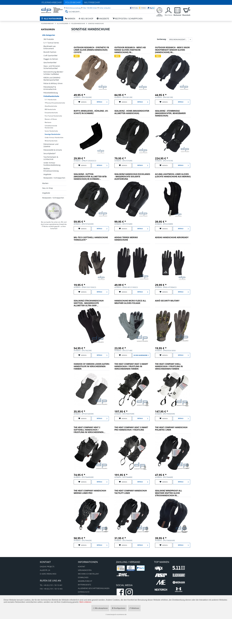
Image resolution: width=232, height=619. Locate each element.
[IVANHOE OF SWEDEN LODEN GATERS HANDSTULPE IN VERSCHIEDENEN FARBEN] (91, 389)
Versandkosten (84, 570)
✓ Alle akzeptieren (100, 608)
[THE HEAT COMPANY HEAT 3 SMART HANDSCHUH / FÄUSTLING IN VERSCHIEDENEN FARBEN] (132, 389)
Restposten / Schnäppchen (54, 178)
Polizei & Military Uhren (53, 83)
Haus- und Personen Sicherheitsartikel (52, 67)
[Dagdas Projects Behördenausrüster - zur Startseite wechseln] (52, 10)
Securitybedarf (49, 153)
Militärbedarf (92, 2)
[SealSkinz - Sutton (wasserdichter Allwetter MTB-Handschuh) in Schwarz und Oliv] (91, 199)
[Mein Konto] (168, 10)
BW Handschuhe (50, 109)
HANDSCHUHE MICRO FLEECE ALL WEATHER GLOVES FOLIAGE (130, 301)
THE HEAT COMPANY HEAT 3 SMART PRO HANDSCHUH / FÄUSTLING (131, 428)
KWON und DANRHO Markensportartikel (52, 78)
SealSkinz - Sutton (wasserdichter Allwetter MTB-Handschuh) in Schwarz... (90, 176)
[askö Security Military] (173, 326)
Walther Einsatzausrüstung (51, 169)
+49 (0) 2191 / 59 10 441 (52, 585)
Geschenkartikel (50, 62)
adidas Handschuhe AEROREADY (171, 237)
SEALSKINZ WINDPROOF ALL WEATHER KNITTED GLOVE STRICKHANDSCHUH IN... (168, 493)
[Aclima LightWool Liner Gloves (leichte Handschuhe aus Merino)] (173, 199)
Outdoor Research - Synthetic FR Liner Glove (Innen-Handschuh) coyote (91, 50)
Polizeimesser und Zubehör (51, 145)
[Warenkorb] (186, 10)
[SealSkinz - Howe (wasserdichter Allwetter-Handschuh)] (132, 136)
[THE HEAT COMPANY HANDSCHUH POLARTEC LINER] (173, 452)
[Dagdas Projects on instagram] (129, 592)
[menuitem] (109, 10)
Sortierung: (161, 39)
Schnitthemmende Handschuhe (51, 127)
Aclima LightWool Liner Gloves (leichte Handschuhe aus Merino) (173, 175)
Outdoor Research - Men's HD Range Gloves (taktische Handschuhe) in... (130, 50)
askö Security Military (167, 300)
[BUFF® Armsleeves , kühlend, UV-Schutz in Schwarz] (91, 136)
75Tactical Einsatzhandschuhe (55, 103)
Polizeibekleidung (51, 93)
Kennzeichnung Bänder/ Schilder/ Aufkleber (53, 73)
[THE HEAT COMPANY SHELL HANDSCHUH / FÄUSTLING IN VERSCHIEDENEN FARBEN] (173, 389)
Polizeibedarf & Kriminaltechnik (50, 88)
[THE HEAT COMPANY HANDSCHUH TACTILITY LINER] (132, 516)
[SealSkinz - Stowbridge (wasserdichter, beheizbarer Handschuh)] (173, 136)
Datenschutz (83, 592)
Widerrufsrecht (85, 581)
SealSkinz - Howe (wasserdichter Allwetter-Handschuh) (131, 112)
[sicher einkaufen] (159, 10)
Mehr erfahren (85, 602)
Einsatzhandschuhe (51, 113)
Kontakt (81, 566)
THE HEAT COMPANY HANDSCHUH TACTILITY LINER (130, 491)
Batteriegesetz (84, 584)
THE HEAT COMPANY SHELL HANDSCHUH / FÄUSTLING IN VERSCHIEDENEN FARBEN (169, 366)
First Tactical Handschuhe (53, 116)
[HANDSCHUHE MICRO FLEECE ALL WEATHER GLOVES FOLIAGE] (132, 326)
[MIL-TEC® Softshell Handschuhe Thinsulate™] (91, 262)
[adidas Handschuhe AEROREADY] (173, 262)
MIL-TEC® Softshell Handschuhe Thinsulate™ (91, 238)
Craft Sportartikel (50, 55)
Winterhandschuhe (51, 141)
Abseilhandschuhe (51, 106)
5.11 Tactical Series (51, 43)
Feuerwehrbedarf (52, 2)
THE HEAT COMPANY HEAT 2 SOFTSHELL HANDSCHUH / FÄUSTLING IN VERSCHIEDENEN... (89, 430)
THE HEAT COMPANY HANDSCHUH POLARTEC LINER (171, 428)
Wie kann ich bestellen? (88, 574)
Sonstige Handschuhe (52, 134)
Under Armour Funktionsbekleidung (52, 164)
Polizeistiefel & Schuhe (53, 150)
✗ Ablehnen (134, 608)
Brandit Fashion (50, 52)
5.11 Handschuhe (50, 100)
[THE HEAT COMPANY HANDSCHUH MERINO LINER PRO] (91, 516)
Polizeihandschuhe (51, 96)
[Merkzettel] (177, 10)
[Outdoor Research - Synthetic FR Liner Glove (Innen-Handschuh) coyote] (91, 72)
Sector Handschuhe (51, 131)
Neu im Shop (47, 188)
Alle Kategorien (48, 35)
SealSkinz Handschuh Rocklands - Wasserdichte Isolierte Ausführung (132, 176)
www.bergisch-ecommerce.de (117, 614)
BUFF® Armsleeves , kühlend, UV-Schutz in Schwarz (91, 112)
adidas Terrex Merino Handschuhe (126, 238)
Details (99, 102)
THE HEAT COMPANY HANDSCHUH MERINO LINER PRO (90, 491)
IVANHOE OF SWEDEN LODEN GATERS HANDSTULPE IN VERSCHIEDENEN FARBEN (91, 366)
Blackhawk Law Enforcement (50, 47)
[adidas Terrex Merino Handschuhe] (132, 262)
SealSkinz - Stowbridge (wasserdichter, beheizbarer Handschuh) (170, 113)
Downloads (83, 577)
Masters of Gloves (51, 119)
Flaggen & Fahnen (51, 59)
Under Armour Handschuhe (54, 137)
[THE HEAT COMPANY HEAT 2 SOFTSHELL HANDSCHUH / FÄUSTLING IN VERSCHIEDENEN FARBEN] (91, 452)
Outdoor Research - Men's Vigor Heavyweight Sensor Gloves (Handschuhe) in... (172, 50)
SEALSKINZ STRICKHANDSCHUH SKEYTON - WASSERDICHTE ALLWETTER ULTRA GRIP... (89, 303)
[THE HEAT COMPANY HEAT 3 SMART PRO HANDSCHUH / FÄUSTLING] (132, 452)
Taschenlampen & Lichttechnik (51, 158)
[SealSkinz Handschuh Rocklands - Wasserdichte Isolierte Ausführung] (132, 199)
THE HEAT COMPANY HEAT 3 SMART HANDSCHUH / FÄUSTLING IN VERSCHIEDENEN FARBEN (131, 366)
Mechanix (48, 122)
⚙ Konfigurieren (118, 608)
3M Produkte (49, 39)
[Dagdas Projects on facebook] (120, 592)
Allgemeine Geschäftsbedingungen (93, 588)
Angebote (47, 174)
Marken (45, 183)
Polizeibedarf (73, 2)
